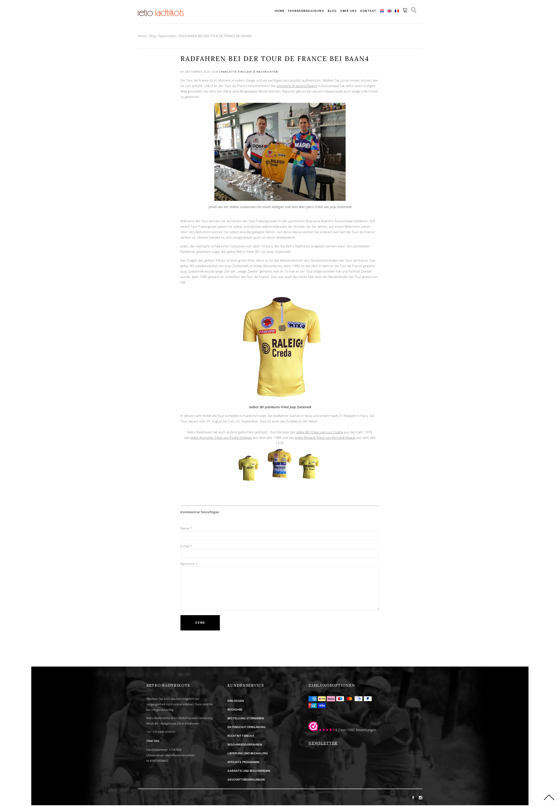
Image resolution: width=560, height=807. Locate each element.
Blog (332, 11)
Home (280, 11)
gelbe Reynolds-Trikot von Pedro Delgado (221, 437)
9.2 (337, 730)
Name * (186, 528)
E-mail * (186, 546)
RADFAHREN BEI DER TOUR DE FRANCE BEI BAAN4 (215, 36)
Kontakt (368, 11)
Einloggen (236, 701)
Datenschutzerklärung (247, 727)
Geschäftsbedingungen (246, 779)
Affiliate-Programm (243, 762)
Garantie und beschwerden (249, 771)
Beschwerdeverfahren (245, 744)
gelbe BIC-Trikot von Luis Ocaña (319, 432)
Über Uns (152, 741)
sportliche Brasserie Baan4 (296, 86)
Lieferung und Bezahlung (248, 753)
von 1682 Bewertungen (358, 730)
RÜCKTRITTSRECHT (241, 736)
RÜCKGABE (235, 709)
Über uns (348, 11)
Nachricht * (188, 564)
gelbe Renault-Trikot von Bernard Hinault (325, 437)
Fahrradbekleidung (306, 11)
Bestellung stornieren (246, 718)
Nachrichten (168, 36)
